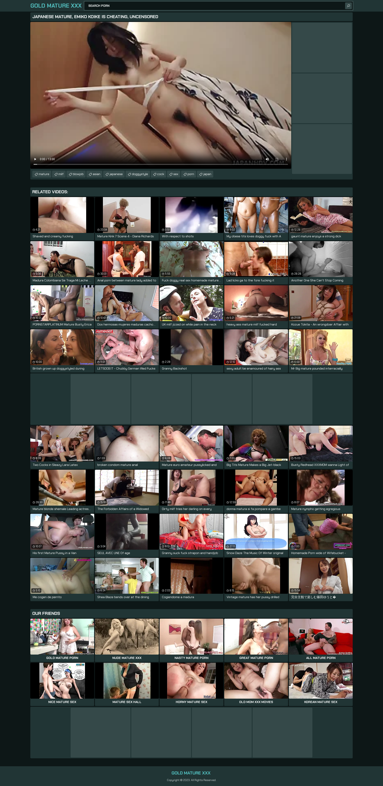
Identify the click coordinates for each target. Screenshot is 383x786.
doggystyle (140, 174)
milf (61, 174)
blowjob (78, 174)
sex (175, 174)
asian (96, 174)
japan (207, 174)
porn (191, 174)
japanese (116, 174)
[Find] (348, 5)
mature (44, 174)
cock (160, 174)
